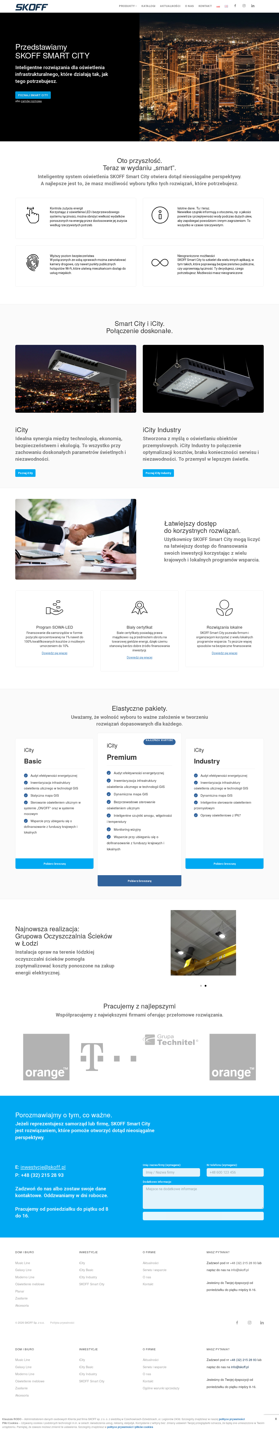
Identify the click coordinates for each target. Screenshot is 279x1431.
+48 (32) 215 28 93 (243, 1263)
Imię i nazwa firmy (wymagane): (162, 1165)
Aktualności (170, 6)
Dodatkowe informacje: (157, 1181)
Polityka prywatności (62, 1322)
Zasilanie (21, 1298)
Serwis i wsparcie (155, 1270)
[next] (259, 1057)
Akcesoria (22, 1305)
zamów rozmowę (31, 101)
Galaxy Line (23, 1270)
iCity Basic (86, 1270)
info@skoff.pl (240, 1270)
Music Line (22, 1263)
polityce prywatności (232, 1419)
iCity (82, 1263)
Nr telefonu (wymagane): (222, 1165)
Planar (19, 1291)
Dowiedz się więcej (54, 653)
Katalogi (148, 6)
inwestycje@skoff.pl (43, 1167)
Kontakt (205, 6)
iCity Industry (88, 1277)
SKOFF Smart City (91, 1284)
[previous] (19, 1057)
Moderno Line (24, 1277)
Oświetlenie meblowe (29, 1284)
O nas (189, 6)
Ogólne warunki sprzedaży (161, 1388)
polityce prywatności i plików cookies (130, 1427)
